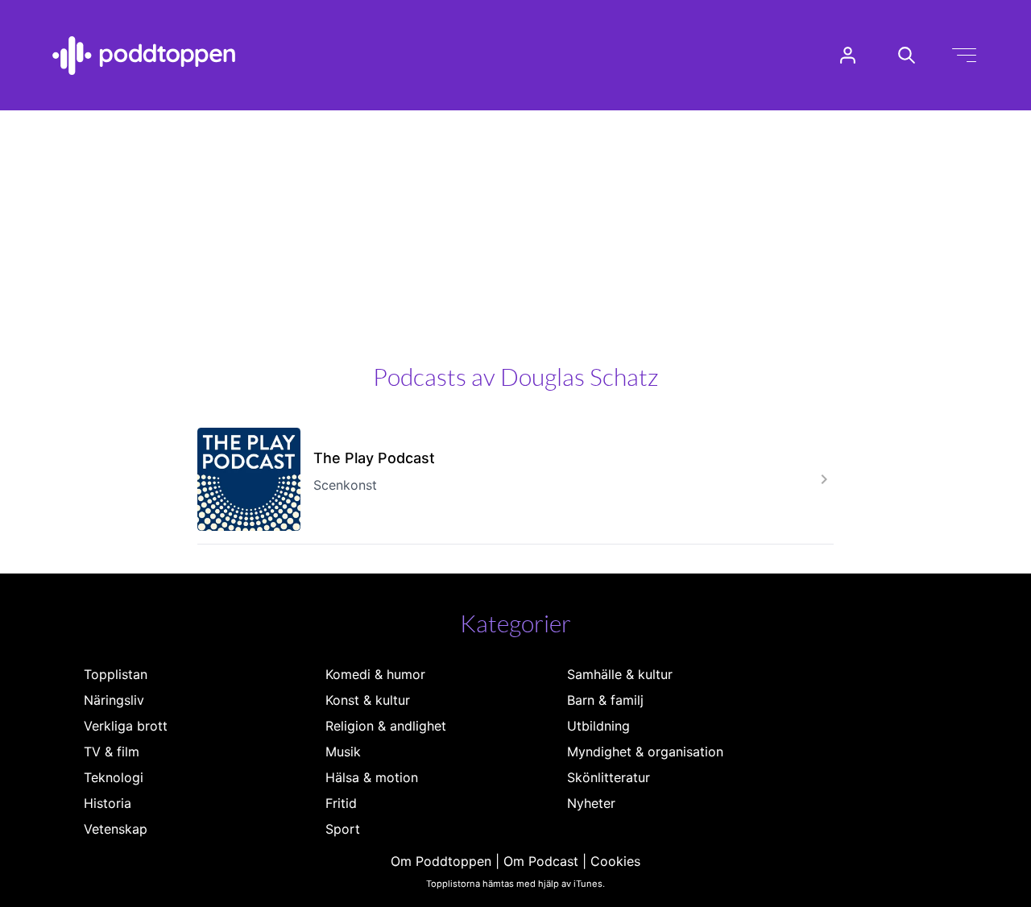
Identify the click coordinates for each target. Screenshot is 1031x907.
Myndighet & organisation (645, 751)
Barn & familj (605, 700)
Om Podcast (540, 861)
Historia (107, 803)
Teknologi (113, 777)
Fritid (341, 803)
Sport (342, 829)
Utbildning (598, 726)
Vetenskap (115, 829)
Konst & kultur (367, 700)
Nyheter (591, 803)
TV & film (111, 751)
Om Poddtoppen (441, 861)
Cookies (615, 861)
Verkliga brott (126, 726)
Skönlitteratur (608, 777)
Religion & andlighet (385, 726)
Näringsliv (114, 700)
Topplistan (115, 674)
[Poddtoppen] (144, 55)
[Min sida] (848, 55)
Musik (343, 751)
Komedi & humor (375, 674)
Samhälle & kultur (620, 674)
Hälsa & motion (371, 777)
